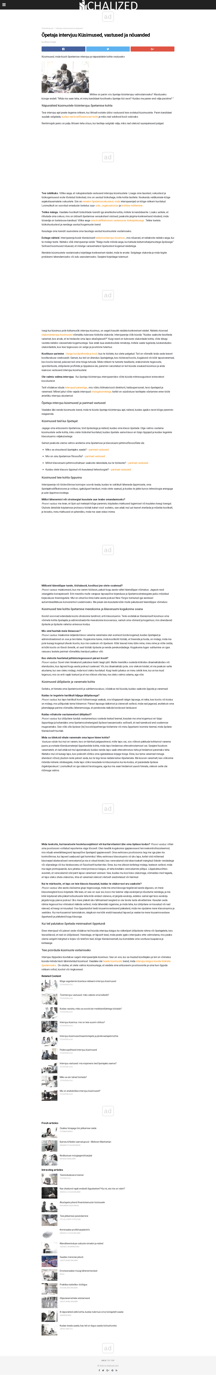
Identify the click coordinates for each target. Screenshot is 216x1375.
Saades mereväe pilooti (71, 1257)
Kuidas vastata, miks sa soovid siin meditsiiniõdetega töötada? (91, 1008)
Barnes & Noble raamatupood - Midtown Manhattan (85, 1142)
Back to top (108, 1361)
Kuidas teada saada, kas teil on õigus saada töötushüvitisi (88, 1325)
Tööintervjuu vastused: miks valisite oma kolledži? (84, 995)
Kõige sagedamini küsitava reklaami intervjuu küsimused (88, 981)
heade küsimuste (112, 961)
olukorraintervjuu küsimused (57, 334)
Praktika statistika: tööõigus (73, 1284)
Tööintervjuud (47, 28)
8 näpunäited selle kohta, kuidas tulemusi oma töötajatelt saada (91, 1312)
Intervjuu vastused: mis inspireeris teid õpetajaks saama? (88, 1063)
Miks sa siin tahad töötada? (73, 1077)
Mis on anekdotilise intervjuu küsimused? (80, 1091)
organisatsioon (110, 205)
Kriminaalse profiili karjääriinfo (75, 1229)
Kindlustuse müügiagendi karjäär (76, 1155)
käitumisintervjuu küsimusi (110, 237)
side (97, 205)
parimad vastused (99, 449)
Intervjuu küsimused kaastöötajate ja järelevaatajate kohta (89, 1036)
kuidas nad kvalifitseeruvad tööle (80, 116)
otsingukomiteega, (101, 391)
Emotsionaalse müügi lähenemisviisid (78, 1271)
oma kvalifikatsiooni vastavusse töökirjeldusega (117, 220)
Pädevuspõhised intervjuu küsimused (78, 1050)
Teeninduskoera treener (72, 1175)
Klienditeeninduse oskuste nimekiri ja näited (81, 1243)
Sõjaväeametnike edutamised (75, 1298)
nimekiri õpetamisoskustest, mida (101, 201)
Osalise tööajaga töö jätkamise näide (78, 1128)
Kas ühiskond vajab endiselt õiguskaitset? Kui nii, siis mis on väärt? (92, 1188)
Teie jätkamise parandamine (74, 1216)
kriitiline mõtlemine (131, 205)
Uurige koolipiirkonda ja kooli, (82, 353)
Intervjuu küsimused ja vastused (69, 28)
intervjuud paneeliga (76, 387)
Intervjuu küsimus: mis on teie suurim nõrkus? (82, 1022)
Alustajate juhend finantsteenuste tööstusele (82, 1202)
